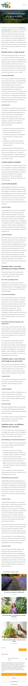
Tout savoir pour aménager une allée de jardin (14, 592)
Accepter (14, 674)
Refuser (14, 678)
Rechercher (3, 647)
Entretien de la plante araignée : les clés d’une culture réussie (14, 640)
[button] (26, 659)
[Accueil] (3, 19)
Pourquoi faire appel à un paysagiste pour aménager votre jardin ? (14, 616)
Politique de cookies (14, 684)
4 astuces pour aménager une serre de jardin (17, 19)
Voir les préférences (14, 681)
